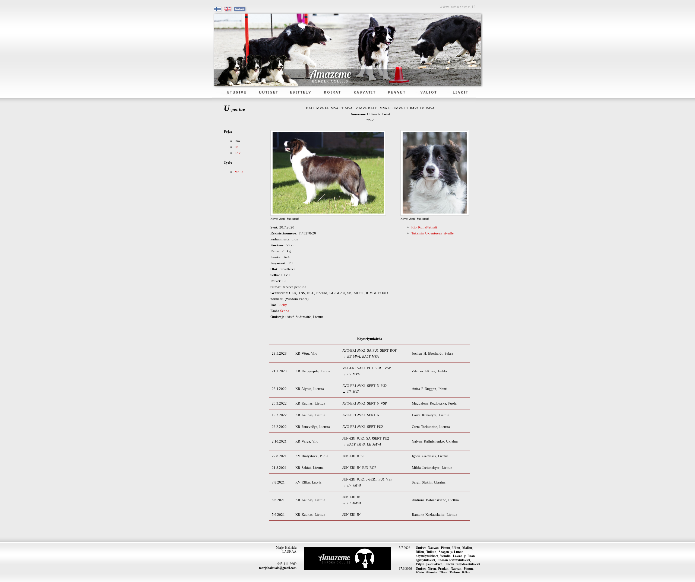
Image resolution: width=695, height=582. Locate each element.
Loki (238, 153)
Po (236, 147)
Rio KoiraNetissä (424, 227)
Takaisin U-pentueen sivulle (432, 233)
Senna (284, 311)
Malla (239, 172)
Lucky (282, 305)
